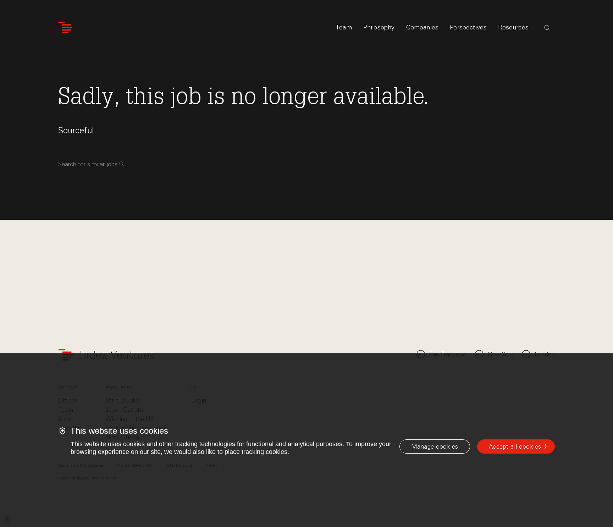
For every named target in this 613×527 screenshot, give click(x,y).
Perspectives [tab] (468, 27)
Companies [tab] (422, 27)
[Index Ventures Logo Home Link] (65, 27)
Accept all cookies (515, 446)
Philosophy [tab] (379, 27)
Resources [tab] (513, 27)
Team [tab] (344, 27)
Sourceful (76, 130)
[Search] (547, 28)
